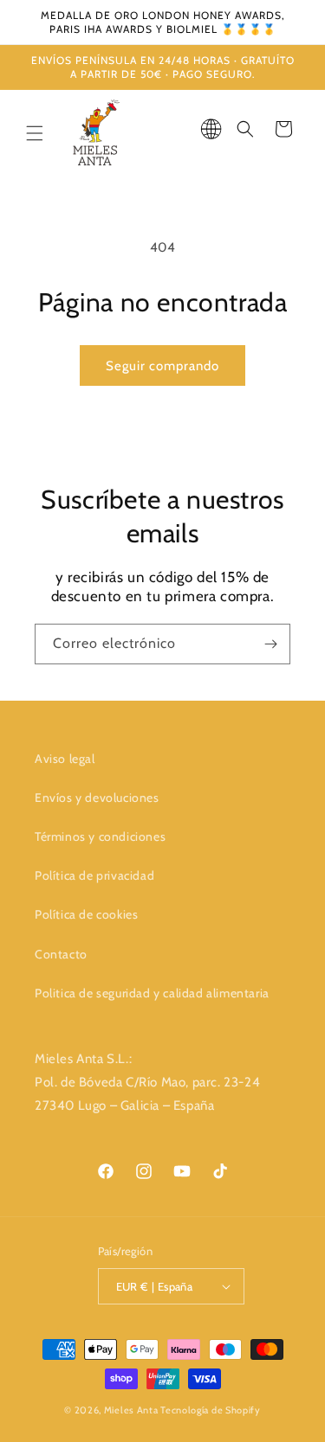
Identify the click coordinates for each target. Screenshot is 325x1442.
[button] (35, 133)
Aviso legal (65, 758)
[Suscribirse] (270, 644)
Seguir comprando (162, 366)
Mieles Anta (131, 1410)
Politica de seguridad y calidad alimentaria (152, 993)
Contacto (61, 954)
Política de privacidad (94, 875)
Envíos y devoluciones (97, 797)
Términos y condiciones (100, 836)
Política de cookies (86, 914)
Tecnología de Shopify (210, 1410)
